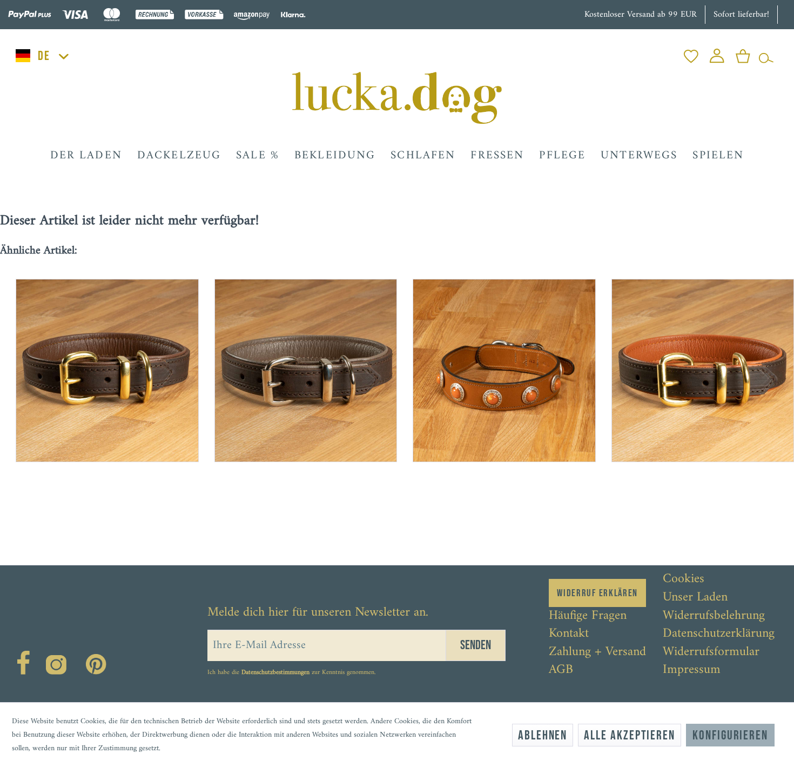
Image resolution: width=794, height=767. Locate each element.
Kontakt (569, 634)
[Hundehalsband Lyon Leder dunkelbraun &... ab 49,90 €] (99, 362)
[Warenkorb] (742, 53)
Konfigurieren (730, 735)
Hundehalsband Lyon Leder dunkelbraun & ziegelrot (701, 503)
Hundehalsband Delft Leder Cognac (490, 498)
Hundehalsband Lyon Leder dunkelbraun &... (101, 503)
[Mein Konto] (717, 53)
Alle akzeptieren (629, 735)
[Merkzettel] (691, 53)
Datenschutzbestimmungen (275, 672)
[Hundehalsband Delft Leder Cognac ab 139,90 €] (496, 362)
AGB (561, 670)
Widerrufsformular (711, 652)
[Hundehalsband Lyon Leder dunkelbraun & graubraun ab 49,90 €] (298, 362)
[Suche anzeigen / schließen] (766, 53)
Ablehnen (542, 735)
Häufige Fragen (588, 616)
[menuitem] (691, 53)
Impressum (692, 670)
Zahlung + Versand (597, 652)
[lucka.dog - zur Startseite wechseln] (396, 98)
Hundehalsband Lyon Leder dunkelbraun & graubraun (304, 503)
